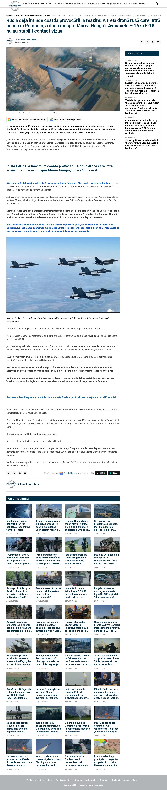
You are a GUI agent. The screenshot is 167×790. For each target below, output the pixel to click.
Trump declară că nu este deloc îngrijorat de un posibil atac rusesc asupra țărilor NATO (18, 559)
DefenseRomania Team (26, 40)
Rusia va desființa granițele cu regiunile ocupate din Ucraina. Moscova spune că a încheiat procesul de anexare (106, 761)
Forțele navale (130, 3)
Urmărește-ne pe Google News (67, 119)
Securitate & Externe (32, 3)
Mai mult (143, 3)
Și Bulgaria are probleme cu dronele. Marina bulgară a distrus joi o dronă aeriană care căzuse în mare (106, 525)
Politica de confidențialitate (39, 780)
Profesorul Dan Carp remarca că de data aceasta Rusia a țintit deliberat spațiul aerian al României (61, 397)
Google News (69, 473)
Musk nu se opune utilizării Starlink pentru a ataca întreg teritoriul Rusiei (18, 525)
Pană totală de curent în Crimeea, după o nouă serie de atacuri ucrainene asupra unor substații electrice (77, 660)
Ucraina (47, 15)
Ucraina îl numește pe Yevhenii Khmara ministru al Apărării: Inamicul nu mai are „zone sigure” (48, 693)
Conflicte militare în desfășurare (69, 3)
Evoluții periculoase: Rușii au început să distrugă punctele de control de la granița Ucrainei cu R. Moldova (48, 660)
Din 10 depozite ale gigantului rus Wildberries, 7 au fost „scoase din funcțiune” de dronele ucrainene (107, 727)
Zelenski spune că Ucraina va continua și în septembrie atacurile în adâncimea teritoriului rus (77, 727)
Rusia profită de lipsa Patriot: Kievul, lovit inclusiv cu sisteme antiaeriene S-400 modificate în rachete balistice (18, 593)
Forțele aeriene (114, 3)
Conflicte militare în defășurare (31, 15)
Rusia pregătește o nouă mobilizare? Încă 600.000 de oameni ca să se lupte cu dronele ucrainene (48, 559)
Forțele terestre (95, 3)
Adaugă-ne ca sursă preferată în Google (29, 119)
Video (48, 3)
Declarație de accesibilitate (124, 780)
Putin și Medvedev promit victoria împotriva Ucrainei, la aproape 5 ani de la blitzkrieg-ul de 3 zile (77, 626)
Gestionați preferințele (85, 780)
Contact (103, 780)
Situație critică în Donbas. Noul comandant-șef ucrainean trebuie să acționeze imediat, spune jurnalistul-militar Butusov (76, 761)
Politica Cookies (63, 780)
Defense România (12, 15)
